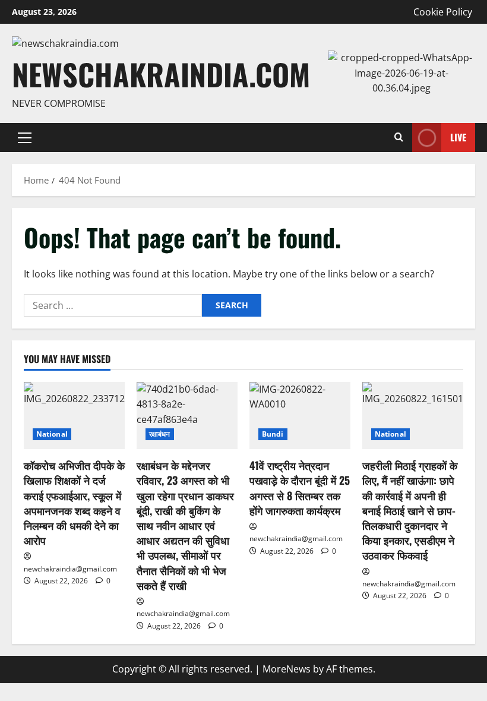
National (52, 434)
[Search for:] (113, 305)
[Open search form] (398, 137)
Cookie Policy (442, 11)
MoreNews (287, 668)
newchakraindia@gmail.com (70, 569)
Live (458, 137)
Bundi (273, 434)
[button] (24, 137)
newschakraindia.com (161, 74)
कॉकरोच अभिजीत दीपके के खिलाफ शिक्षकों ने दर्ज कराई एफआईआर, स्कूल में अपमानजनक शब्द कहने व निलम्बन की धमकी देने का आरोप (74, 502)
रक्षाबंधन (159, 434)
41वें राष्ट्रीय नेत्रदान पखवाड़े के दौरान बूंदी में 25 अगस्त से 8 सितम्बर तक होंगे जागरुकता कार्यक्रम (299, 487)
